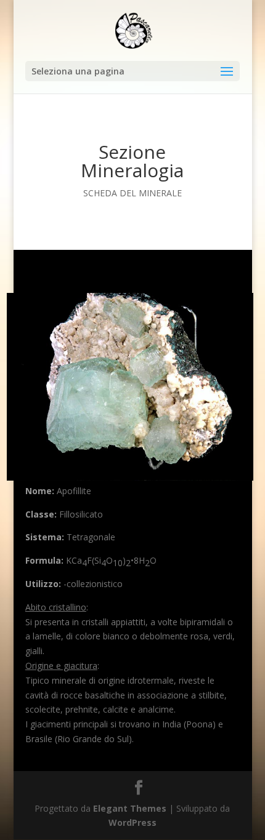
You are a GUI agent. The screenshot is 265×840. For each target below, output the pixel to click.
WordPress (132, 822)
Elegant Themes (129, 808)
